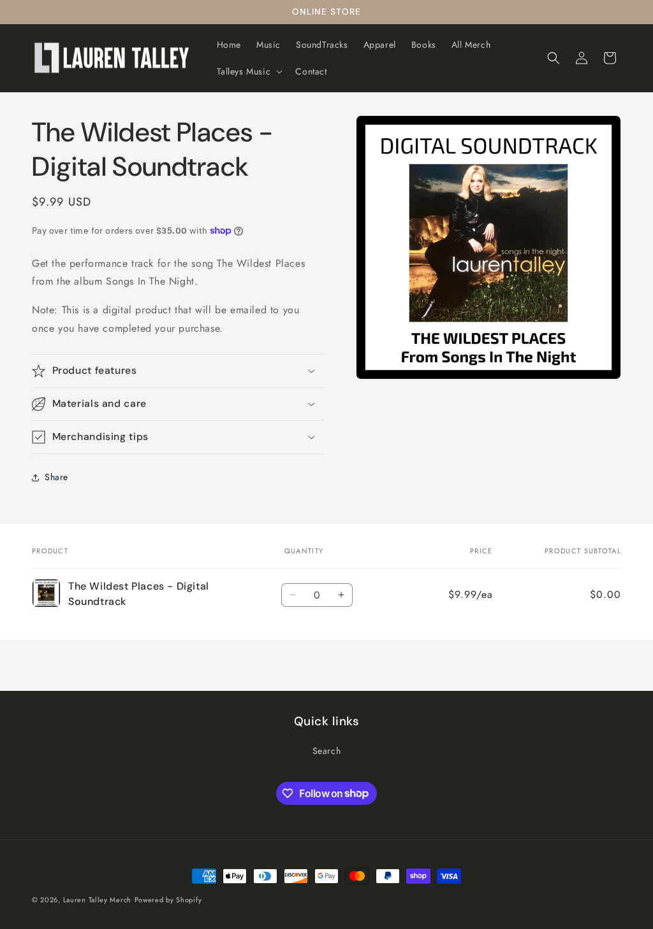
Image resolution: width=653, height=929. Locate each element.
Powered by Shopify (168, 900)
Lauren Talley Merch (97, 900)
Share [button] (56, 477)
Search (326, 750)
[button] (248, 71)
